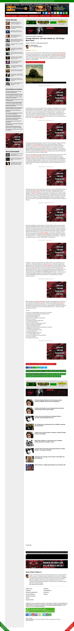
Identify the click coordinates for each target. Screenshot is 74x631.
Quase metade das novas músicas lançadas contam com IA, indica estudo (14, 97)
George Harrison (39, 36)
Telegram (56, 373)
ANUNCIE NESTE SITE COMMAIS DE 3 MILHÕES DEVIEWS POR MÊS (70, 627)
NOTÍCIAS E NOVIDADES (11, 15)
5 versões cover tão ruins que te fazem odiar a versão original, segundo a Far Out (16, 57)
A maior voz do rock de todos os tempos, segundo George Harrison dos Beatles (50, 433)
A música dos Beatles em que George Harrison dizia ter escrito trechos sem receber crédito (49, 409)
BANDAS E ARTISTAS (56, 15)
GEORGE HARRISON (61, 54)
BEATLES (28, 157)
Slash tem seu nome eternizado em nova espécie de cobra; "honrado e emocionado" (14, 127)
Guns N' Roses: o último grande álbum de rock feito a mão (50, 464)
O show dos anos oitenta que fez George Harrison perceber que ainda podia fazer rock (48, 417)
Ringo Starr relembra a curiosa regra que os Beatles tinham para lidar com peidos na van (48, 441)
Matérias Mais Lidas (11, 19)
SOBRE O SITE (9, 4)
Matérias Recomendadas (12, 151)
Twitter (35, 376)
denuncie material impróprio (55, 605)
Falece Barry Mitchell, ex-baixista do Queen (17, 44)
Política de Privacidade (40, 606)
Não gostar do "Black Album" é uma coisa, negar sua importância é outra (13, 92)
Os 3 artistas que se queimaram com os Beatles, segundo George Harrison (50, 425)
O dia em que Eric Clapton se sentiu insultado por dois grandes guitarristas (17, 79)
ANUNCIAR (16, 4)
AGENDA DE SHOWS (23, 15)
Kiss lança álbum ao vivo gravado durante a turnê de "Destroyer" (17, 70)
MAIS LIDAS (46, 592)
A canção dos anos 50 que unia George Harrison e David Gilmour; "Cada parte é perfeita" (50, 449)
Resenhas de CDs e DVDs (31, 36)
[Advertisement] (35, 131)
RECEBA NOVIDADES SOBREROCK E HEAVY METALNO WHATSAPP (4, 627)
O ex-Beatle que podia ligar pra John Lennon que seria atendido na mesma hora (17, 66)
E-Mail (54, 376)
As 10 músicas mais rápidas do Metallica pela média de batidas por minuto (16, 49)
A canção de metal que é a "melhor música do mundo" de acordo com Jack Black (16, 23)
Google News (48, 376)
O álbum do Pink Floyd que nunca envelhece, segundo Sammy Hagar (17, 159)
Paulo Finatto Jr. (34, 45)
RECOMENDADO (47, 590)
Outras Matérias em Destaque (14, 89)
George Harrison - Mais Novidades (35, 62)
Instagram (29, 376)
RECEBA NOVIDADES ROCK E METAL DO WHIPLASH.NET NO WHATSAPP (37, 1)
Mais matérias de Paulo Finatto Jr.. (36, 584)
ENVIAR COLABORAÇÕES (26, 4)
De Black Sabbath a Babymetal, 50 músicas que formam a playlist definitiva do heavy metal (17, 40)
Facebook (62, 373)
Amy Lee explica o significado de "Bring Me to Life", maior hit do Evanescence (14, 113)
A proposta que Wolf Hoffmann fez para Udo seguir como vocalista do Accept (16, 62)
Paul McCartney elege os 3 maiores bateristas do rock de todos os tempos (16, 36)
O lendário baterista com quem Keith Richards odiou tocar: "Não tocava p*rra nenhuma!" (14, 108)
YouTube (41, 376)
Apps (59, 376)
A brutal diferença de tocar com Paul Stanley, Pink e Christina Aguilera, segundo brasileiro (16, 163)
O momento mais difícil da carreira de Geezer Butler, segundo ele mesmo (14, 105)
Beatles (53, 364)
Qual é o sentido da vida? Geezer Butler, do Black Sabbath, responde (17, 83)
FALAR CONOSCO (54, 4)
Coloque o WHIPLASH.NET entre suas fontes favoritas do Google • (36, 370)
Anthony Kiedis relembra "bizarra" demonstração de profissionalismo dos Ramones (17, 154)
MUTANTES (44, 150)
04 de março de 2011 (38, 46)
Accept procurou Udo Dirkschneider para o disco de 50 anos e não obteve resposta (13, 116)
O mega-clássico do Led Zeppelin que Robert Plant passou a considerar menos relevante (14, 103)
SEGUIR (46, 4)
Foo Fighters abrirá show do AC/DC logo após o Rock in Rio (16, 31)
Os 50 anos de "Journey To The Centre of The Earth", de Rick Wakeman (49, 457)
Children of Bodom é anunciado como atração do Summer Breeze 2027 (17, 53)
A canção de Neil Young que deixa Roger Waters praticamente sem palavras (17, 27)
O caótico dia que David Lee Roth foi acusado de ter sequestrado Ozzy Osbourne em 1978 (14, 95)
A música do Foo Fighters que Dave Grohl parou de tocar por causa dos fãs (13, 119)
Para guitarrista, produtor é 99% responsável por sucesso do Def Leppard (16, 75)
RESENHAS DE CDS (34, 15)
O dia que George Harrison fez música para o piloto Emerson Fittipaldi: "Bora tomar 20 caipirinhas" (48, 400)
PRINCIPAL (46, 588)
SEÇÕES (45, 15)
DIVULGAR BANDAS (38, 4)
